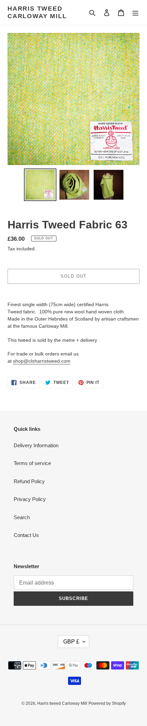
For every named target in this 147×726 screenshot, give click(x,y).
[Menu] (135, 12)
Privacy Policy (30, 499)
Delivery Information (36, 445)
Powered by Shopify (107, 703)
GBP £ (71, 641)
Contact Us (26, 535)
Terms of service (32, 463)
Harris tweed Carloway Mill (37, 12)
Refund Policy (29, 481)
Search (22, 517)
